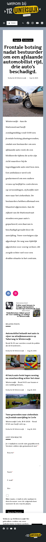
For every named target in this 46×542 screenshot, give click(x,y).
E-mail (10, 480)
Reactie (10, 453)
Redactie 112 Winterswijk (17, 78)
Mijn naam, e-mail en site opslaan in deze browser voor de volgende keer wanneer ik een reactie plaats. (21, 501)
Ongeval (17, 40)
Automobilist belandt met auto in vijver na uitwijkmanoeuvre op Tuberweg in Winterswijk (22, 336)
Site (8, 488)
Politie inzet (27, 40)
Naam (10, 472)
